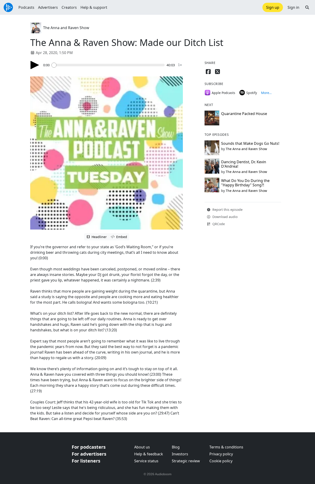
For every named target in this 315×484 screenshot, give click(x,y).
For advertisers (89, 454)
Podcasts (26, 7)
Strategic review (186, 460)
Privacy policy (221, 454)
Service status (146, 460)
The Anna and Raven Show (66, 27)
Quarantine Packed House (244, 113)
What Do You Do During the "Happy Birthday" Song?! (245, 183)
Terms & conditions (226, 447)
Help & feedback (148, 454)
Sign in (293, 7)
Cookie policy (220, 460)
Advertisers (48, 7)
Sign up (272, 7)
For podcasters (89, 447)
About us (142, 447)
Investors (180, 454)
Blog (176, 447)
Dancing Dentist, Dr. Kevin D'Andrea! (243, 164)
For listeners (86, 461)
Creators (69, 7)
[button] (307, 7)
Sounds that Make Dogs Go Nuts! (250, 143)
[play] (34, 65)
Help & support (93, 7)
